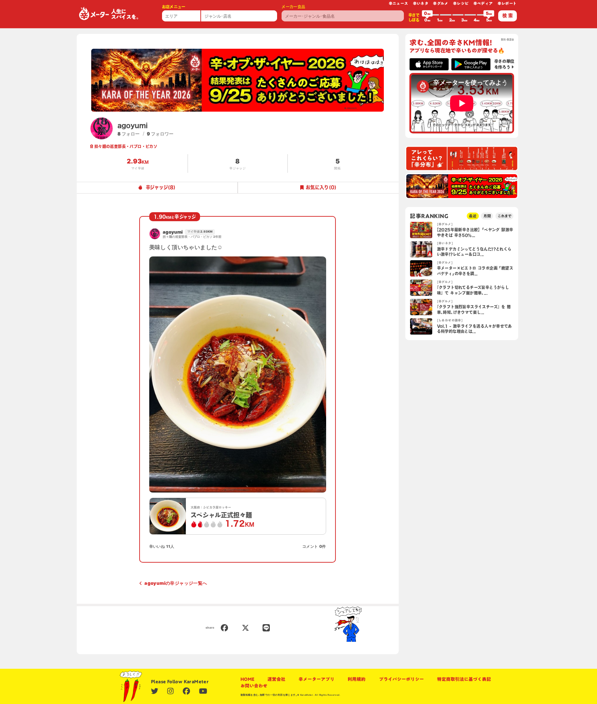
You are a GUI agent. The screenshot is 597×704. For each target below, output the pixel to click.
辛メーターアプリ (316, 679)
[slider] (427, 14)
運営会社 (276, 679)
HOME (247, 679)
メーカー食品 (293, 7)
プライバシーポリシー (401, 679)
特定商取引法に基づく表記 (464, 679)
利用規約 (357, 679)
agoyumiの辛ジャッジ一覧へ (175, 583)
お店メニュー (174, 7)
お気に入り (321, 187)
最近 (472, 216)
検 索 (507, 15)
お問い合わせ (253, 685)
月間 (487, 216)
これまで (504, 216)
